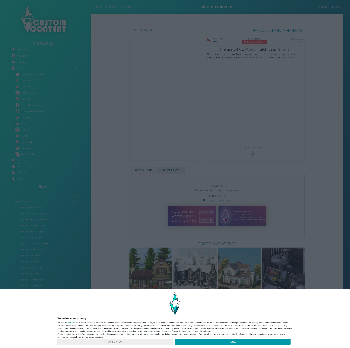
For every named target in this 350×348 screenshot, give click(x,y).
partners (71, 323)
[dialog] (175, 318)
